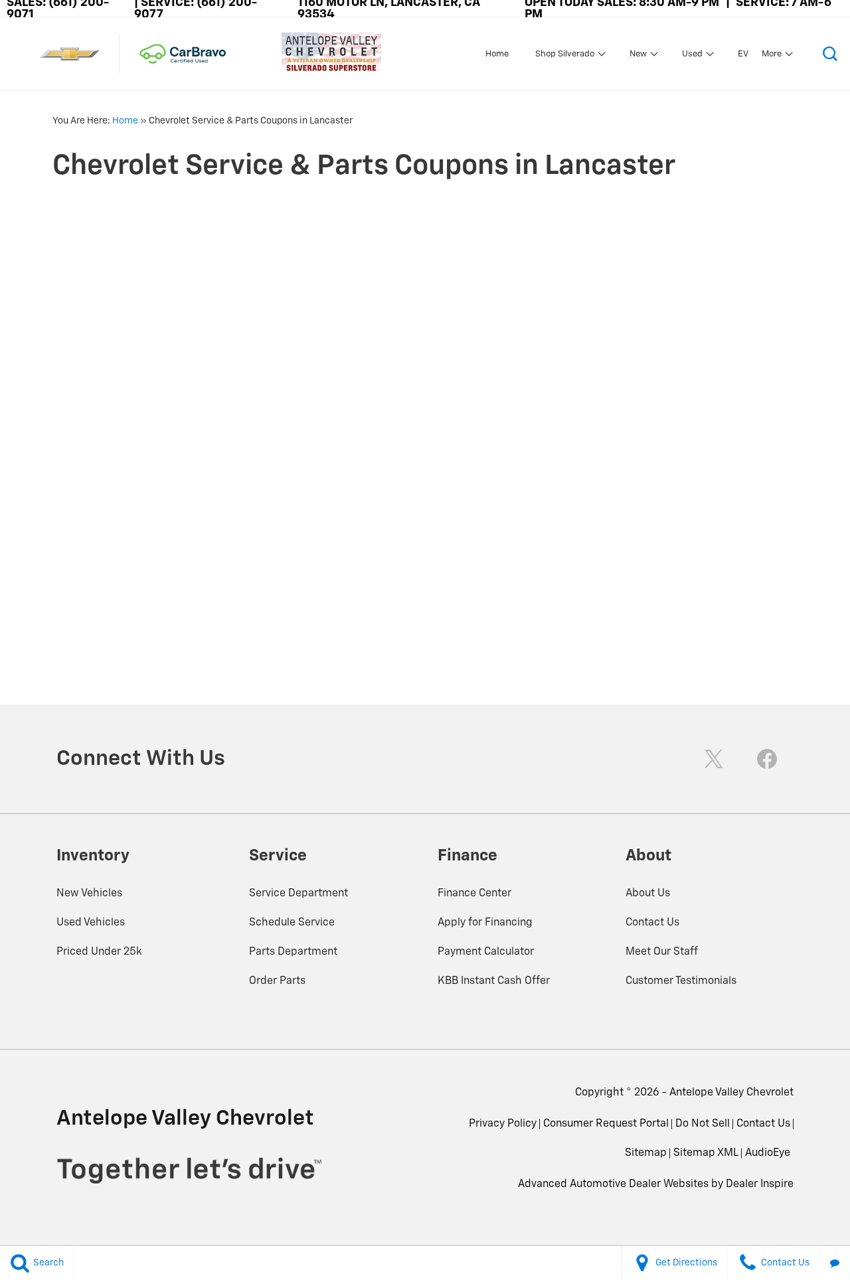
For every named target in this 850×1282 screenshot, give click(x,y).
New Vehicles (89, 893)
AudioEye (767, 1153)
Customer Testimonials (681, 981)
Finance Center (474, 893)
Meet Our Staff (662, 952)
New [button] (640, 56)
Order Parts (277, 981)
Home (497, 54)
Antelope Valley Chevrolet (731, 1092)
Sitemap (646, 1153)
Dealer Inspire (760, 1184)
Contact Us (652, 923)
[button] (830, 54)
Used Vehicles (90, 923)
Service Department (298, 893)
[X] (713, 758)
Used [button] (692, 56)
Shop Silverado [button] (564, 56)
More (772, 56)
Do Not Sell (702, 1124)
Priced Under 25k (99, 952)
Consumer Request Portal (606, 1124)
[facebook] (767, 758)
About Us (648, 893)
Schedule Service (292, 923)
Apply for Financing (485, 923)
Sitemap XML (705, 1153)
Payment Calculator (486, 952)
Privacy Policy (503, 1124)
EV (743, 54)
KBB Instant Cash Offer (494, 981)
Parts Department (293, 952)
